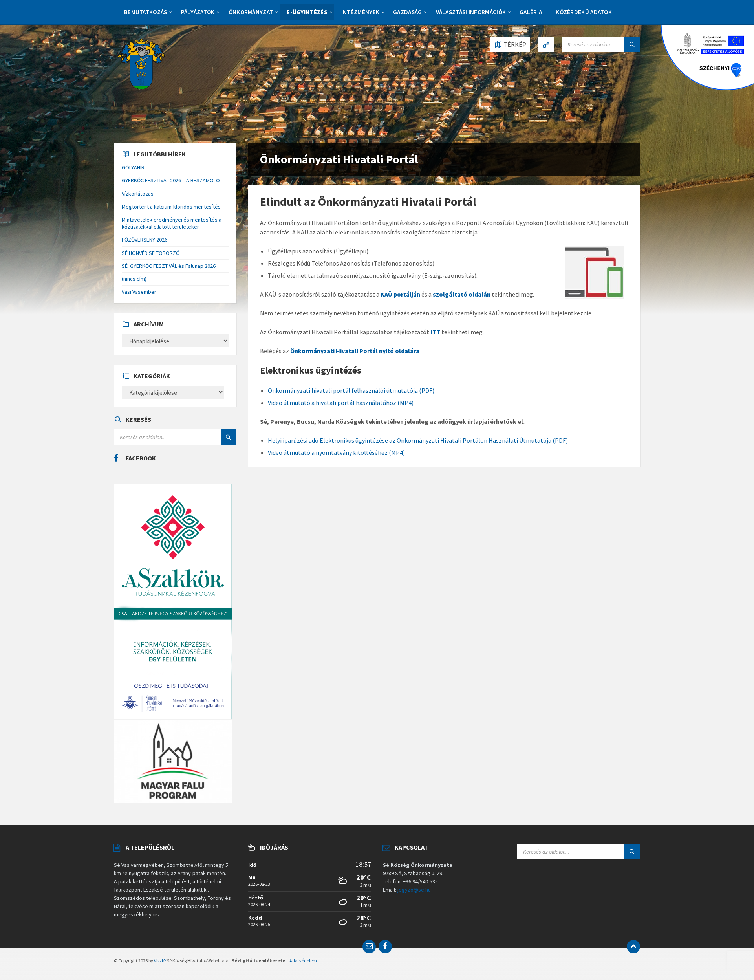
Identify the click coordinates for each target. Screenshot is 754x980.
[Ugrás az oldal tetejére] (633, 946)
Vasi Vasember (139, 291)
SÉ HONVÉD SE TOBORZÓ (151, 252)
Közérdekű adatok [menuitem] (584, 12)
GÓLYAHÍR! (134, 167)
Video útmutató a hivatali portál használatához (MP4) (341, 403)
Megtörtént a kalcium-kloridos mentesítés (171, 206)
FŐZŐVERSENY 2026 (144, 239)
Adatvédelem (303, 961)
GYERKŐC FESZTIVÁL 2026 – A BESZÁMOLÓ (171, 180)
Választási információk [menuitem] (471, 12)
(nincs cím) (134, 278)
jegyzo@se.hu (414, 889)
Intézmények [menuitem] (360, 12)
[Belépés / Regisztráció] (546, 44)
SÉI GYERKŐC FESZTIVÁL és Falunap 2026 (169, 265)
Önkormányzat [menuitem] (251, 12)
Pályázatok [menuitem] (198, 12)
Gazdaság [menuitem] (407, 12)
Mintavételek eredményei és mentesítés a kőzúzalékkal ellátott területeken (171, 223)
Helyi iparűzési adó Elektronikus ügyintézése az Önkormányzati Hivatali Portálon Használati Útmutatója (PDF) (418, 440)
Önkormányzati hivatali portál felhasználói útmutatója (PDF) (351, 390)
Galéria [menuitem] (531, 12)
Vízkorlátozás (138, 193)
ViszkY (160, 961)
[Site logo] (141, 63)
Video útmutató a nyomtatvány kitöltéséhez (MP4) (336, 452)
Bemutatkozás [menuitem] (145, 12)
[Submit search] (632, 44)
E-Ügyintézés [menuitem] (307, 12)
